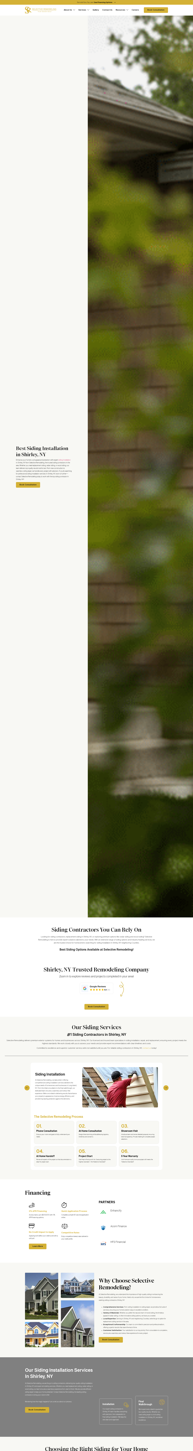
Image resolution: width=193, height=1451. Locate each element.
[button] (27, 1087)
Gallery (96, 10)
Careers (135, 10)
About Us (68, 10)
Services (82, 10)
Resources (120, 10)
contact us (147, 1048)
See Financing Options (105, 2)
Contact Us (107, 10)
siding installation (64, 460)
